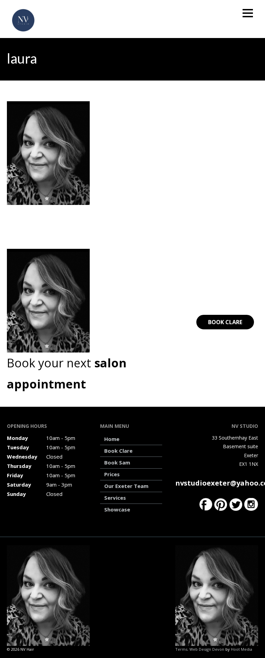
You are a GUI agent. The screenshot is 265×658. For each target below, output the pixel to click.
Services (115, 497)
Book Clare (225, 322)
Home (111, 438)
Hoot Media (241, 649)
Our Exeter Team (126, 485)
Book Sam (117, 462)
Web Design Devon (206, 649)
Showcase (117, 509)
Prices (112, 474)
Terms (181, 649)
